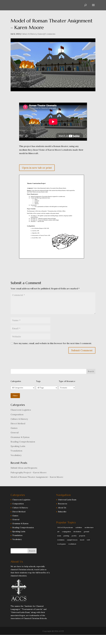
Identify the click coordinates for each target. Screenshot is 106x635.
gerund (86, 532)
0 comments (50, 34)
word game (61, 544)
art (58, 532)
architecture (89, 527)
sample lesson (72, 540)
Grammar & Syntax (20, 437)
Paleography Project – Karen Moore (29, 472)
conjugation (66, 532)
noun (59, 536)
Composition (17, 414)
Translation (16, 450)
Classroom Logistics (21, 410)
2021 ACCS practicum (65, 527)
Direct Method (18, 423)
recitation (60, 540)
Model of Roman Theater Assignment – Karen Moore (37, 477)
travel (82, 540)
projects (82, 536)
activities (78, 527)
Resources (62, 503)
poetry (74, 536)
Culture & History (29, 34)
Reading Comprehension (23, 441)
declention (77, 532)
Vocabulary (16, 455)
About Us (62, 507)
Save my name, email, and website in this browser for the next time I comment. (53, 343)
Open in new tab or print (37, 167)
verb (88, 540)
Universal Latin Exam (67, 499)
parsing (66, 536)
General (14, 432)
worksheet (72, 544)
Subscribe (62, 511)
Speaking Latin (18, 446)
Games (40, 34)
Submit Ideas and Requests (24, 468)
